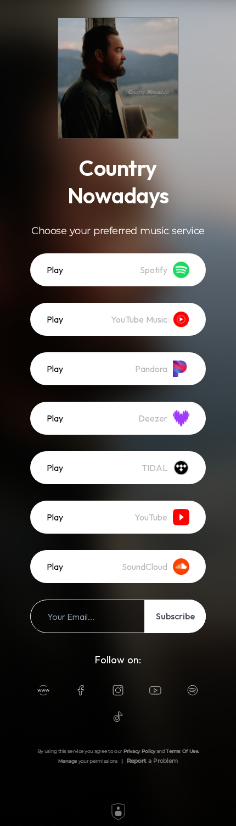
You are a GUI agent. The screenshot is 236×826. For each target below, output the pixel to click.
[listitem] (118, 269)
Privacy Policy (139, 751)
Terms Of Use (182, 751)
